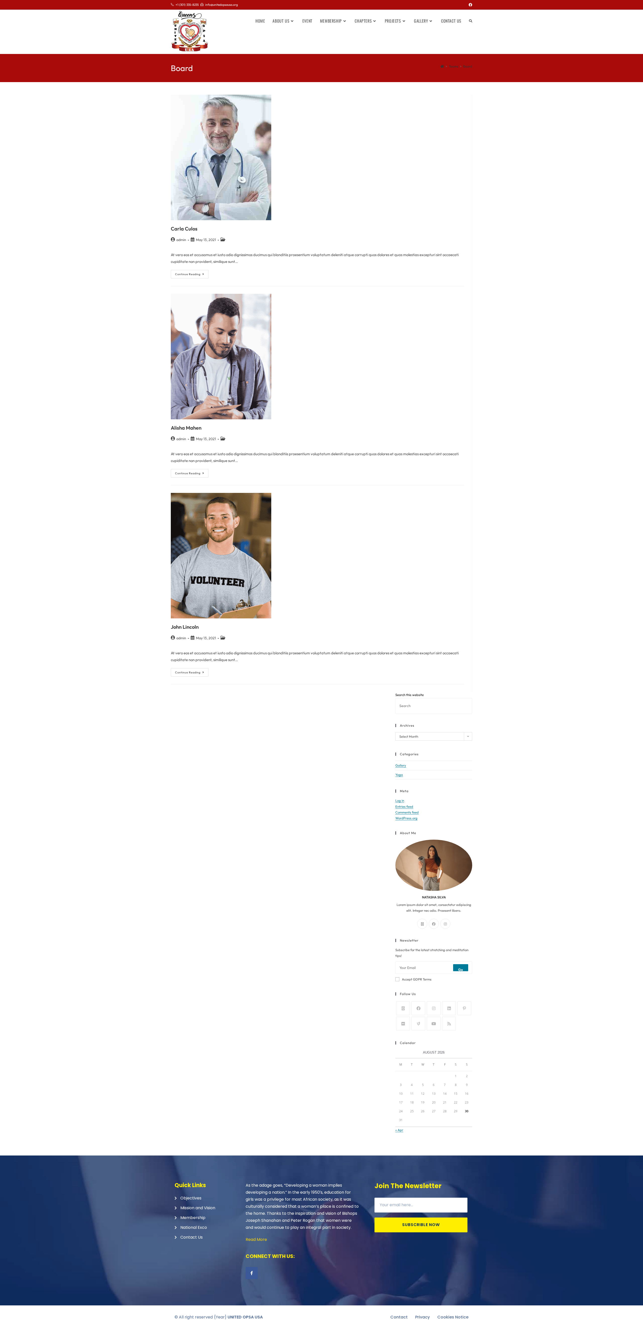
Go (460, 969)
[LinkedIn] (449, 1008)
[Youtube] (434, 1023)
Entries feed (404, 806)
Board (467, 66)
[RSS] (449, 1023)
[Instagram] (445, 924)
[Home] (442, 66)
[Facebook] (434, 924)
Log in (399, 800)
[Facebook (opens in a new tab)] (469, 4)
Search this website (409, 695)
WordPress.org (406, 818)
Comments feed (407, 812)
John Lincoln (185, 627)
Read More (256, 1239)
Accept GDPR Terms (417, 979)
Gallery (400, 765)
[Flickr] (403, 1023)
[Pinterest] (464, 1008)
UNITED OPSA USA (245, 1317)
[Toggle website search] (470, 21)
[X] (422, 924)
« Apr (399, 1130)
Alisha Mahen (186, 428)
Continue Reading (191, 273)
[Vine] (418, 1023)
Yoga (399, 775)
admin (181, 240)
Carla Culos (184, 228)
